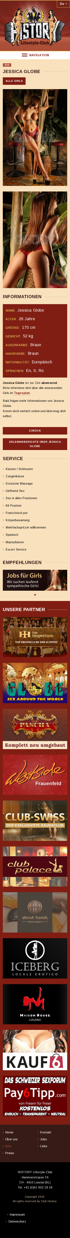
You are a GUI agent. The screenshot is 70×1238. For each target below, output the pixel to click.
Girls (8, 1146)
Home (9, 1132)
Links (43, 1146)
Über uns (11, 1139)
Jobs (43, 1139)
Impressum (17, 1214)
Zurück (35, 430)
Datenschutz (17, 1221)
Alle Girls (14, 80)
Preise (9, 1153)
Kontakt (46, 1132)
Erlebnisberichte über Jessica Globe (35, 444)
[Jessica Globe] (35, 137)
